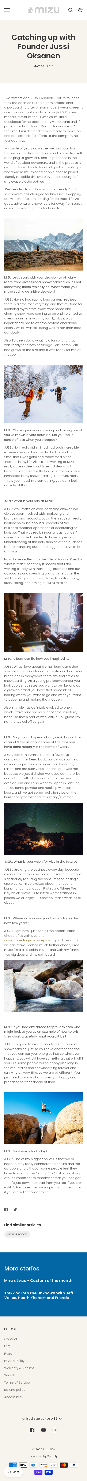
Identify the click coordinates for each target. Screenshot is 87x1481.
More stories (21, 1268)
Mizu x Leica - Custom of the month (38, 1280)
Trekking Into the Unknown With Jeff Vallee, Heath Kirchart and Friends (38, 1295)
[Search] (70, 10)
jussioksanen (17, 1234)
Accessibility (13, 1397)
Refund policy (14, 1389)
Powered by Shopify (43, 1456)
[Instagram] (55, 1430)
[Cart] (80, 10)
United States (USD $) (39, 1418)
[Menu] (7, 10)
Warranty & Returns (19, 1368)
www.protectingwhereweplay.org (30, 940)
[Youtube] (43, 1430)
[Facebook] (32, 1430)
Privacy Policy (14, 1360)
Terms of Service (17, 1382)
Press (8, 1353)
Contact (10, 1339)
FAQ (7, 1346)
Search (9, 1375)
